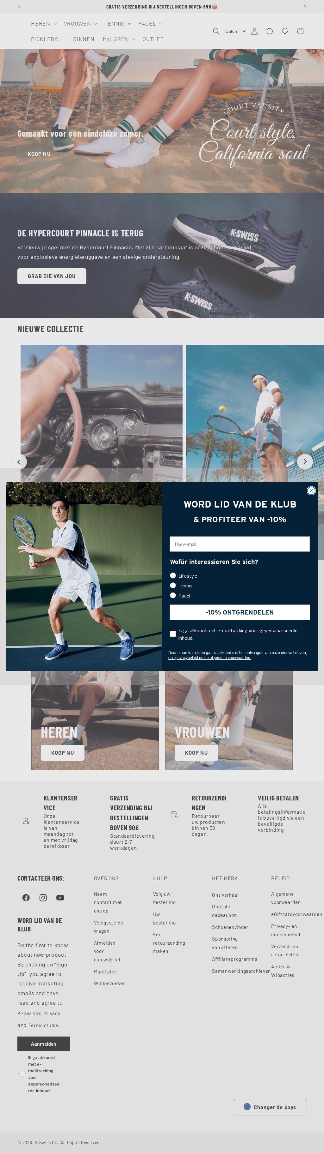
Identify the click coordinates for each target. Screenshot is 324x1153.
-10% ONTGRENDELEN (240, 612)
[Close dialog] (311, 491)
